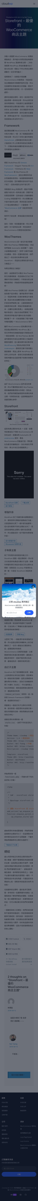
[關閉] (33, 586)
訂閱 (29, 612)
